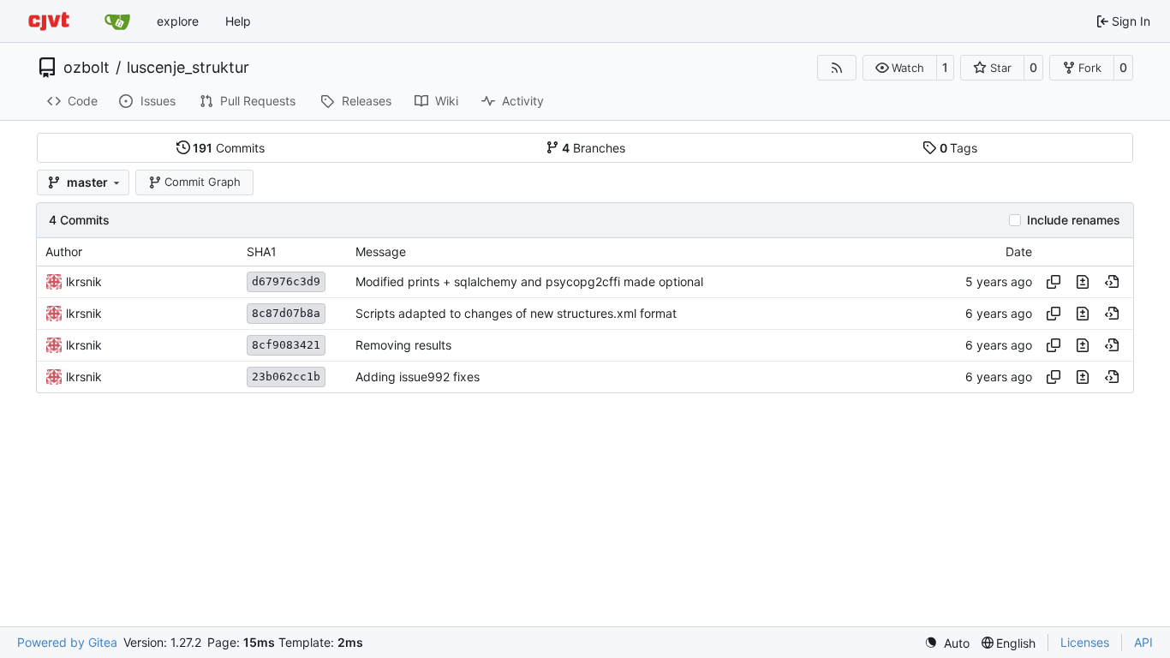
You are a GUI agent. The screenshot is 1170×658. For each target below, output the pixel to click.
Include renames (1073, 220)
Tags (959, 148)
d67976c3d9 (286, 281)
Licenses (1084, 642)
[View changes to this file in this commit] (1082, 282)
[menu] (947, 643)
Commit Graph (202, 181)
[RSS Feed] (837, 68)
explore (178, 21)
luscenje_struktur (188, 67)
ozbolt (86, 67)
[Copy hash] (1053, 282)
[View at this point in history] (1112, 282)
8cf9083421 (286, 344)
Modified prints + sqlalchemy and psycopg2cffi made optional (529, 281)
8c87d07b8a (286, 313)
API (1143, 642)
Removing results (403, 345)
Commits (229, 148)
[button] (900, 68)
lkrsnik (84, 281)
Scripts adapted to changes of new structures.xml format (516, 313)
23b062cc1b (286, 376)
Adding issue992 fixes (417, 376)
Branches (593, 148)
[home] (49, 21)
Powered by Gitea (67, 642)
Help (238, 21)
